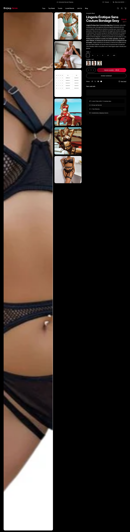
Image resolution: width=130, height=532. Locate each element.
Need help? (123, 81)
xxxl (114, 55)
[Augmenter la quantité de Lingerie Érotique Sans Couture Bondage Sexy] (94, 70)
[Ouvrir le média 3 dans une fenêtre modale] (68, 54)
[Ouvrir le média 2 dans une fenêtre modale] (68, 26)
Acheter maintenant (106, 76)
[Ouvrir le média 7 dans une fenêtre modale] (68, 169)
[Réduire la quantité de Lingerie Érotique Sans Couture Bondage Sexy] (88, 70)
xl (102, 55)
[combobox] (106, 2)
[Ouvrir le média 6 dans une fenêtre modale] (68, 140)
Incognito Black (90, 13)
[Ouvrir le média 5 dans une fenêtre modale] (68, 112)
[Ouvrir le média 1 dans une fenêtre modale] (28, 271)
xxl (108, 55)
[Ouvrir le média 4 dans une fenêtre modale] (68, 83)
